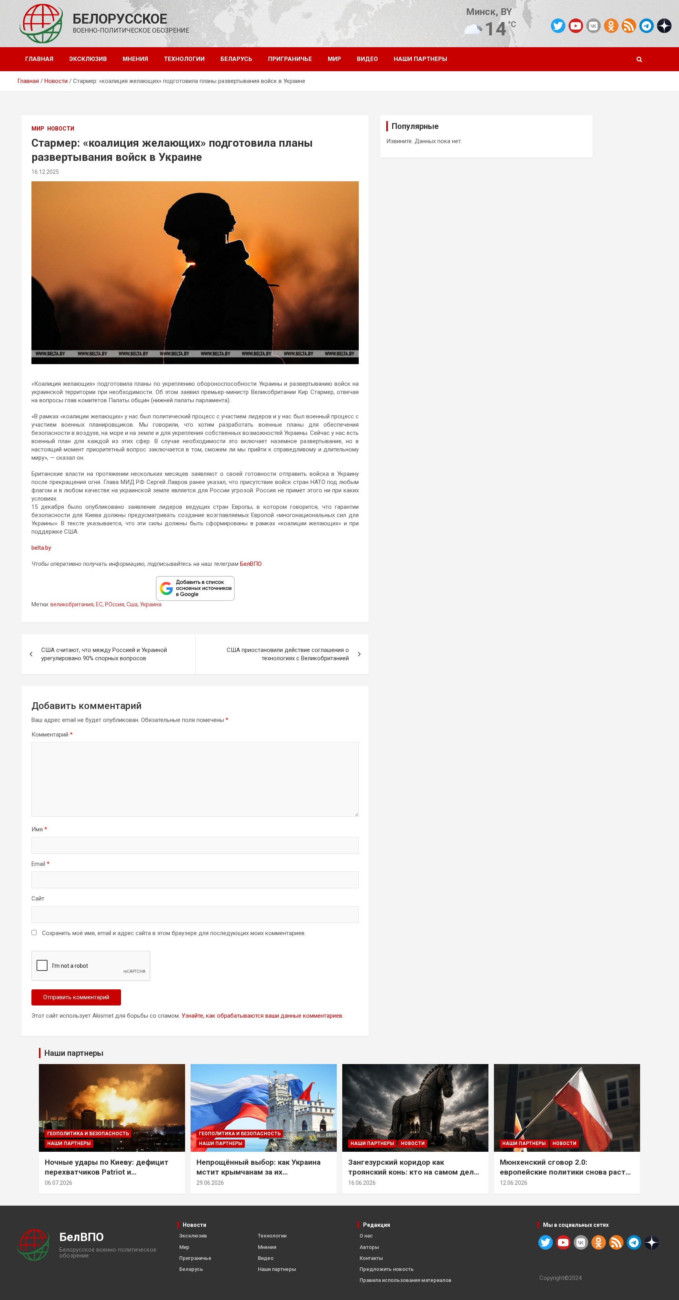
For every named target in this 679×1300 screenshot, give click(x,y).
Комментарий (52, 734)
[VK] (593, 25)
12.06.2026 (513, 1183)
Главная (39, 59)
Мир (334, 59)
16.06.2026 (362, 1183)
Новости (60, 128)
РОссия (114, 604)
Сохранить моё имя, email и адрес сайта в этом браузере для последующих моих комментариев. (174, 933)
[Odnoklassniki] (611, 25)
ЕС (99, 604)
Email (40, 863)
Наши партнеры (420, 59)
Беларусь (236, 59)
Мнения (135, 59)
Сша (132, 604)
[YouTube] (576, 25)
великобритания (72, 604)
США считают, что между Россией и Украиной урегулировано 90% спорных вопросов (104, 654)
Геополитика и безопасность (88, 1133)
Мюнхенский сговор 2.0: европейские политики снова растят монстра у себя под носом (567, 1172)
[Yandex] (664, 25)
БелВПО (251, 563)
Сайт (37, 898)
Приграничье (290, 59)
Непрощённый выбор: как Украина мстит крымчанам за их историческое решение (258, 1172)
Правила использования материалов (405, 1280)
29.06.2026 (210, 1183)
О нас (366, 1236)
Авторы (369, 1247)
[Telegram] (646, 25)
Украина (150, 604)
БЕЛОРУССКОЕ (120, 19)
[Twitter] (558, 25)
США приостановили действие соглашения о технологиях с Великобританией (288, 654)
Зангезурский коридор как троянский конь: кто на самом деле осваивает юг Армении (413, 1172)
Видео (367, 59)
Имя (39, 829)
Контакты (371, 1258)
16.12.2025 (45, 172)
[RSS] (629, 25)
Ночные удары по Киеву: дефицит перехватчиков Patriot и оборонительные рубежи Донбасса (109, 1172)
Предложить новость (387, 1269)
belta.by (41, 547)
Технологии (184, 59)
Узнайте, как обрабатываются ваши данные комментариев (262, 1015)
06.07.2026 (58, 1183)
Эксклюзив (88, 59)
